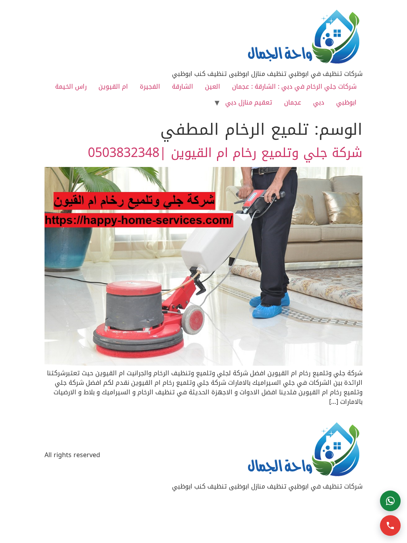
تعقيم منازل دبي (248, 102)
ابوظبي (346, 102)
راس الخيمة (71, 86)
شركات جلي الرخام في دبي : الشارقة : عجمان (294, 86)
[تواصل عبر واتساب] (390, 501)
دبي (318, 102)
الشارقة (182, 86)
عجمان (292, 102)
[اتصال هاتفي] (390, 525)
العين (212, 86)
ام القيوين (113, 86)
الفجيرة (150, 86)
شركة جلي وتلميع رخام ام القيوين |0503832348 (225, 153)
